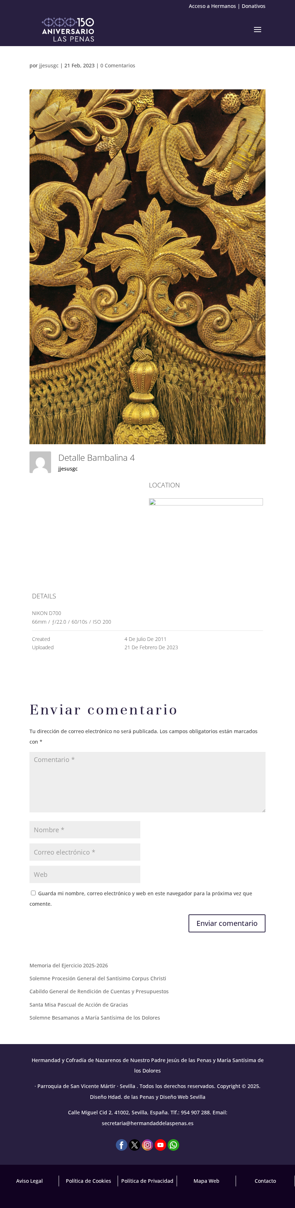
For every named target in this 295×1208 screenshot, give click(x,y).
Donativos (254, 6)
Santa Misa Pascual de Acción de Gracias (79, 1004)
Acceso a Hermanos (212, 6)
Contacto (265, 1180)
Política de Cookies (88, 1180)
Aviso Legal (29, 1180)
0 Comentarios (117, 65)
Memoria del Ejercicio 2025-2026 (69, 965)
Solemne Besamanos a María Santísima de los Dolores (95, 1017)
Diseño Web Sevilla (182, 1096)
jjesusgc (49, 65)
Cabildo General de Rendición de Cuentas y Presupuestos (99, 991)
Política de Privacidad (147, 1180)
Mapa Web (206, 1180)
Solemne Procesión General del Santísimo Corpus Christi (98, 978)
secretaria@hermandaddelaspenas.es (148, 1123)
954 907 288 (195, 1112)
